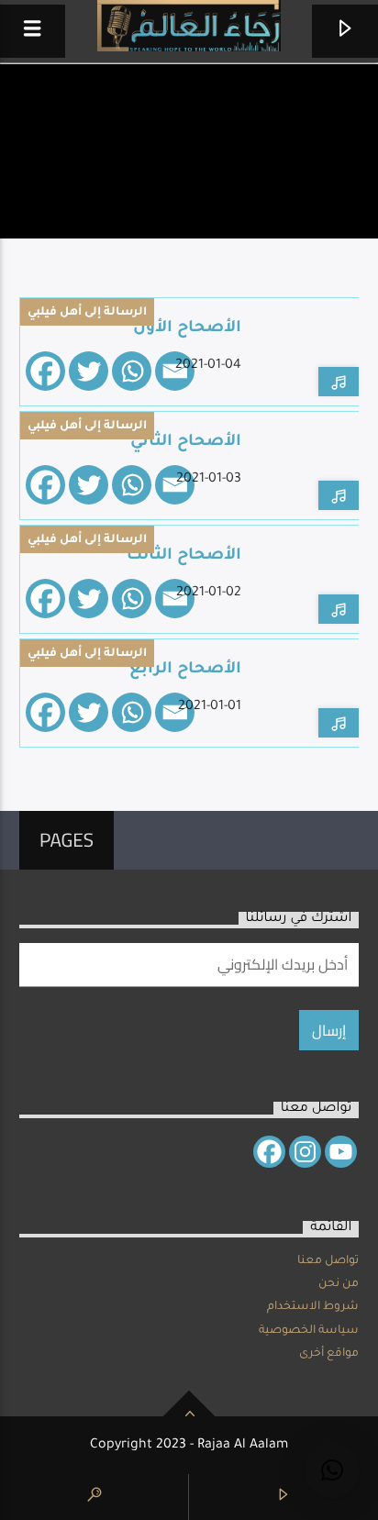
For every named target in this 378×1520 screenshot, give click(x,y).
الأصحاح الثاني (185, 442)
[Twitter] (88, 371)
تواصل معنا (328, 1261)
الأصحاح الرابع (185, 670)
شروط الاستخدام (313, 1307)
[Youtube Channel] (341, 1152)
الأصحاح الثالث (184, 556)
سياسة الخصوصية (309, 1331)
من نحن (338, 1284)
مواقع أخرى (329, 1354)
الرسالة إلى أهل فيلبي (87, 312)
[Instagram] (305, 1152)
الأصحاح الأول (187, 329)
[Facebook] (45, 371)
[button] (332, 1470)
